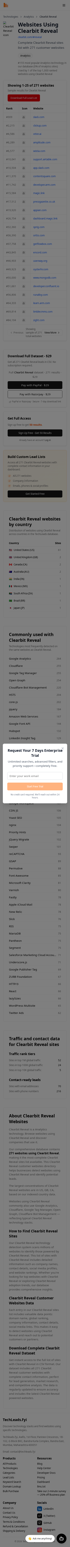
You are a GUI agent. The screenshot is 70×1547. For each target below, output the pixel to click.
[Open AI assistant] (61, 1538)
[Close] (62, 748)
